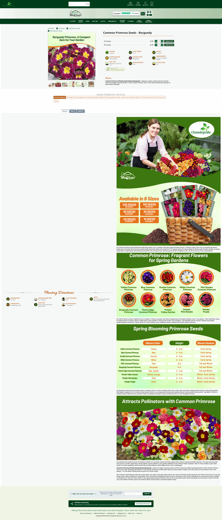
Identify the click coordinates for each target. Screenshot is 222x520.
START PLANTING (111, 278)
